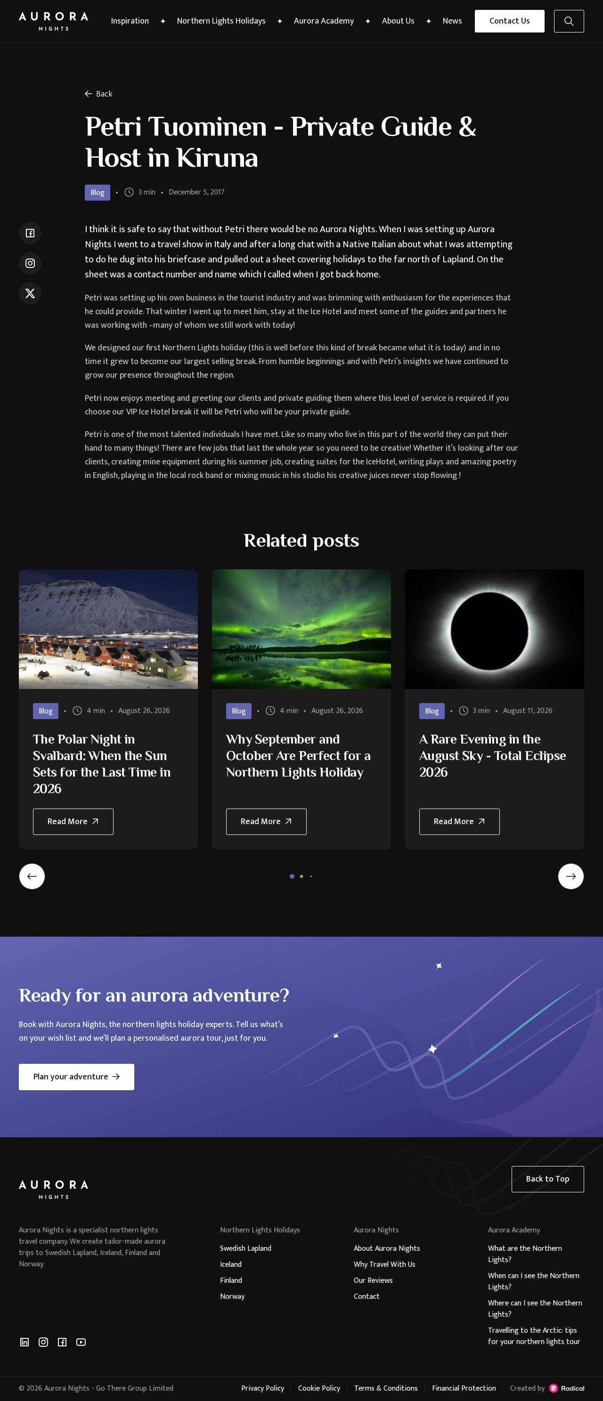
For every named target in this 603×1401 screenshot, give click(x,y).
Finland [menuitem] (231, 1280)
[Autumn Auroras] (301, 628)
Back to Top (548, 1179)
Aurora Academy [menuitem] (324, 21)
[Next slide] (571, 876)
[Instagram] (43, 1342)
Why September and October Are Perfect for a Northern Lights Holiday (298, 755)
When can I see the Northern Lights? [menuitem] (533, 1282)
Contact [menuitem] (367, 1296)
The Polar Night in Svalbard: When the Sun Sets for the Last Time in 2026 (102, 764)
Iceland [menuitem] (231, 1264)
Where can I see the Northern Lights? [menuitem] (535, 1309)
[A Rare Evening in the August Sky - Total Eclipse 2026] (494, 628)
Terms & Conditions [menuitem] (386, 1388)
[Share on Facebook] (30, 233)
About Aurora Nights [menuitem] (387, 1248)
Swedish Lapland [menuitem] (245, 1248)
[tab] (292, 876)
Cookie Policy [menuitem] (319, 1388)
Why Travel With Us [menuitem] (385, 1264)
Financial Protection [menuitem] (464, 1388)
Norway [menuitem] (232, 1296)
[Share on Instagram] (30, 263)
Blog (97, 192)
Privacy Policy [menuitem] (262, 1388)
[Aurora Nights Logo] (54, 21)
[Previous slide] (32, 876)
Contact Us (509, 21)
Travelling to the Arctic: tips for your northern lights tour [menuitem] (534, 1336)
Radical (566, 1388)
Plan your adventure (70, 1077)
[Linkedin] (24, 1342)
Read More (77, 825)
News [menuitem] (452, 21)
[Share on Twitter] (30, 293)
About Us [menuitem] (398, 21)
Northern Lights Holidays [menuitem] (221, 21)
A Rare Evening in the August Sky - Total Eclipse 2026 (492, 755)
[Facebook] (62, 1342)
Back (104, 94)
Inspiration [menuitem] (130, 21)
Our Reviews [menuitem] (373, 1280)
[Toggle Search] (569, 21)
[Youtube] (81, 1342)
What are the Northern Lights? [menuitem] (525, 1254)
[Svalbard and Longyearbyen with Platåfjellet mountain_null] (108, 628)
